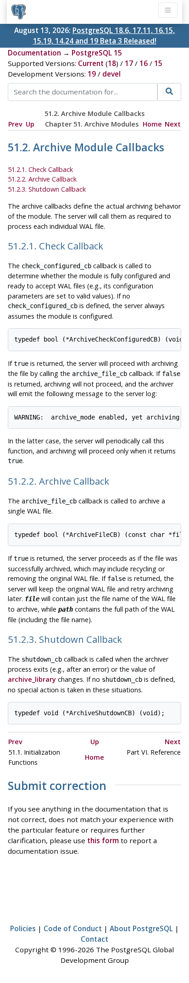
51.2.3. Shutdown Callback (47, 189)
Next (173, 124)
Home (152, 124)
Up (30, 124)
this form (103, 840)
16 (143, 63)
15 (158, 63)
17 (129, 63)
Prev (15, 124)
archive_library (32, 679)
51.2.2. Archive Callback (42, 179)
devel (111, 73)
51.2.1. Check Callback (40, 169)
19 (92, 73)
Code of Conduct (73, 928)
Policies (23, 928)
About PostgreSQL (141, 928)
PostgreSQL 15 (97, 52)
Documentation (34, 52)
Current (91, 63)
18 (112, 63)
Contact (94, 939)
